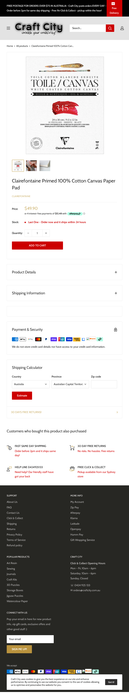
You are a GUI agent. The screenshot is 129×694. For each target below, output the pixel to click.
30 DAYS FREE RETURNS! (26, 412)
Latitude (74, 523)
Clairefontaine (21, 196)
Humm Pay (76, 534)
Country (16, 376)
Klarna (74, 518)
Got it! (111, 682)
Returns (11, 529)
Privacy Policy (14, 534)
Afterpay (75, 512)
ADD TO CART (37, 245)
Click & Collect (15, 518)
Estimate (22, 395)
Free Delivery (114, 10)
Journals (11, 574)
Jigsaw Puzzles (15, 595)
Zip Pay (74, 507)
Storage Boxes (15, 590)
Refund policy (14, 545)
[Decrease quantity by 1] (28, 233)
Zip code (96, 376)
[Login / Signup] (122, 28)
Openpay (75, 529)
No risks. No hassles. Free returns (96, 451)
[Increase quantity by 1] (46, 233)
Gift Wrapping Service (82, 540)
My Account (77, 501)
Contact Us (13, 512)
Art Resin (12, 563)
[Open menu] (8, 28)
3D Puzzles (13, 584)
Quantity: (17, 233)
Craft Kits (12, 579)
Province (56, 376)
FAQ (9, 507)
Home (10, 45)
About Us (12, 501)
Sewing (11, 568)
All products (22, 45)
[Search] (110, 28)
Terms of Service (16, 540)
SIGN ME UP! (19, 649)
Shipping (12, 523)
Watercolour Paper (17, 601)
